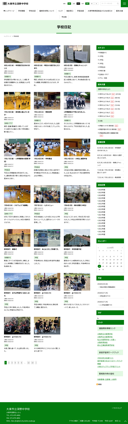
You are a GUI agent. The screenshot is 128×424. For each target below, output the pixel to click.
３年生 (101, 63)
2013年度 (101, 226)
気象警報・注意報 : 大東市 (106, 379)
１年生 (101, 56)
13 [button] (32, 363)
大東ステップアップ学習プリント (108, 366)
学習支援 (80, 11)
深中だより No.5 (106, 112)
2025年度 (101, 192)
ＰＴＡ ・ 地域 (103, 78)
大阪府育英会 (102, 342)
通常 (69, 3)
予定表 (64, 17)
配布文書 (119, 11)
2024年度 (101, 195)
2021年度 (101, 203)
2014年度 (101, 223)
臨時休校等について (46, 11)
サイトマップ (117, 408)
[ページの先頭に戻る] (125, 421)
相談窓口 (69, 11)
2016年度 (101, 217)
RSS (100, 384)
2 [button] (8, 363)
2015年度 (101, 220)
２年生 (101, 60)
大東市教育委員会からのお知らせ (100, 11)
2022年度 (101, 201)
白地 (74, 3)
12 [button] (28, 363)
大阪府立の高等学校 (105, 334)
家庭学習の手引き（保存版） (109, 129)
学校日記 (32, 11)
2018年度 (101, 212)
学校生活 (102, 67)
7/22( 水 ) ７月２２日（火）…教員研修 (109, 177)
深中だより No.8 (109, 101)
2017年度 (101, 215)
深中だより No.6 (109, 109)
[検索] (117, 3)
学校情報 (21, 11)
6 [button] (21, 363)
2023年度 (101, 198)
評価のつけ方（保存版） (108, 126)
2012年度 (101, 228)
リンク (60, 11)
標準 (87, 3)
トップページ (9, 11)
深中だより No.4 (106, 116)
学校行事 (102, 71)
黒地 (78, 3)
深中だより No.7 (109, 105)
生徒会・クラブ (103, 74)
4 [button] (15, 363)
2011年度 (101, 231)
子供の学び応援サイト (105, 358)
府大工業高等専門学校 (105, 345)
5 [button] (18, 363)
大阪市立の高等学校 (105, 337)
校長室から (103, 52)
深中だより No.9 (109, 98)
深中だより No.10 (110, 94)
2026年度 (101, 189)
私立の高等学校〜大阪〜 (106, 339)
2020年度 (101, 206)
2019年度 (101, 209)
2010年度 (101, 234)
